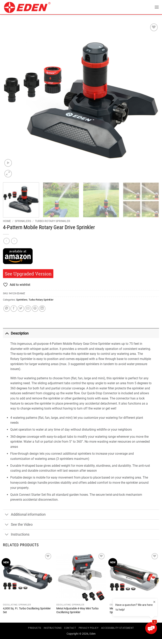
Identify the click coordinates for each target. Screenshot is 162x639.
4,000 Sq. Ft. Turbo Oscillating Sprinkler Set (27, 610)
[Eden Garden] (30, 7)
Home (7, 221)
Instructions (20, 534)
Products (34, 628)
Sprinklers (23, 221)
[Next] (150, 100)
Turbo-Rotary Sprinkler (52, 221)
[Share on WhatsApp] (6, 308)
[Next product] (6, 241)
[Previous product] (14, 241)
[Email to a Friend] (28, 308)
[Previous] (11, 100)
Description (20, 333)
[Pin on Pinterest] (35, 308)
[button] (156, 7)
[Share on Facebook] (13, 308)
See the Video (22, 525)
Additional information (28, 514)
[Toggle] (7, 333)
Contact (70, 628)
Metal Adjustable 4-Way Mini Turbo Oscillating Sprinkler (77, 610)
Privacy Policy (89, 628)
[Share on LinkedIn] (42, 308)
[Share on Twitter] (21, 308)
